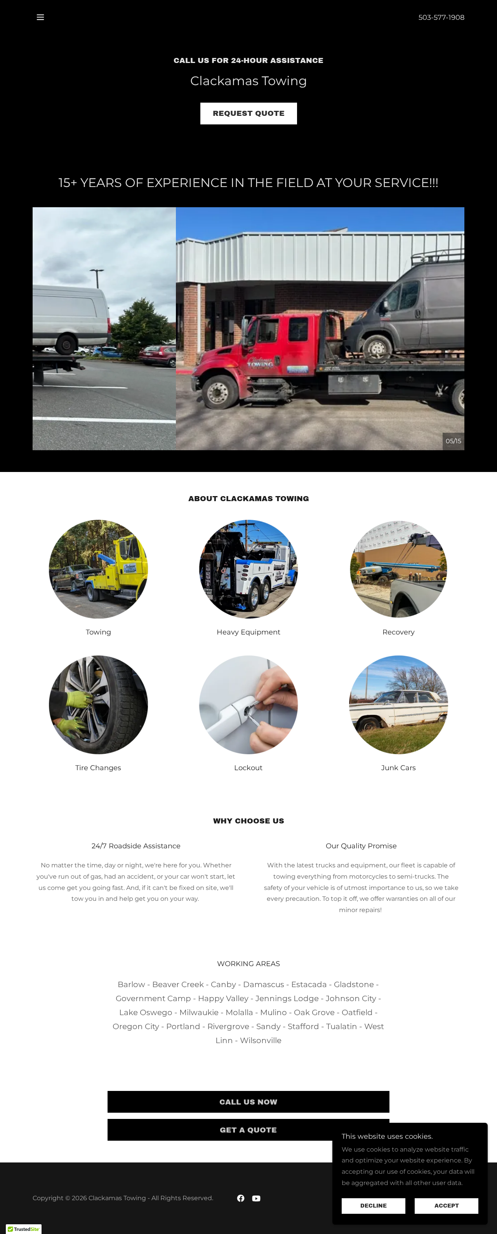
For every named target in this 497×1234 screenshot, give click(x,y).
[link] (240, 1198)
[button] (40, 17)
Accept (446, 1206)
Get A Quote (248, 1130)
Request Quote (249, 113)
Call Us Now (248, 1102)
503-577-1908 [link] (441, 17)
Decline (373, 1206)
